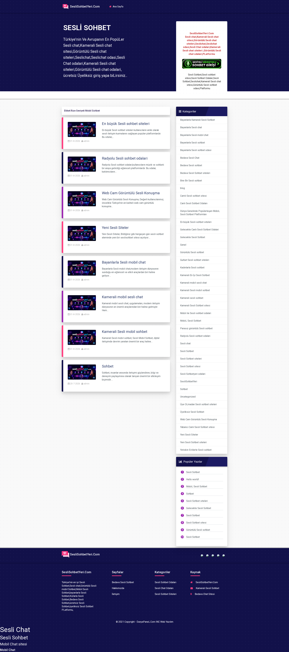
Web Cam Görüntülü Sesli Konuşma (198, 419)
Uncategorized (188, 396)
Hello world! (192, 479)
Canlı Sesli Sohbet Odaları (193, 203)
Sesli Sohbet (187, 351)
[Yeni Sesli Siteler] (82, 233)
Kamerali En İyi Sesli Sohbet (195, 275)
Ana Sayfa (119, 6)
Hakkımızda (118, 588)
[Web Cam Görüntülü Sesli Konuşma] (82, 198)
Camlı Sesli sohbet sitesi (193, 195)
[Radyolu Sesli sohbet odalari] (82, 163)
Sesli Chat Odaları (164, 588)
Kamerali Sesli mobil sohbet (195, 290)
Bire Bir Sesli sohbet (191, 180)
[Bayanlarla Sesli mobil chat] (82, 267)
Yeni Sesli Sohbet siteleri (193, 442)
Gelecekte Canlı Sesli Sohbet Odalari (199, 229)
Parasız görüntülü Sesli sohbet (196, 328)
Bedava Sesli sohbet (191, 165)
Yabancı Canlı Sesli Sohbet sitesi (197, 427)
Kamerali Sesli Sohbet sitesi (195, 305)
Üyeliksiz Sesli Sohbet (192, 411)
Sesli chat (185, 343)
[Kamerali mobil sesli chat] (82, 302)
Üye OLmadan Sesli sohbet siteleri (198, 404)
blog (182, 188)
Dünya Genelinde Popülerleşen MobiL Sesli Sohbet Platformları (200, 213)
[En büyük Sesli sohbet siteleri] (82, 129)
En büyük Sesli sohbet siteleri (195, 222)
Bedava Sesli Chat (189, 157)
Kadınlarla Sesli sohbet (192, 267)
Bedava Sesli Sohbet (123, 582)
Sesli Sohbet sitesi (190, 366)
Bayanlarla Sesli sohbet (192, 142)
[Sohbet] (82, 371)
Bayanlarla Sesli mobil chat (194, 135)
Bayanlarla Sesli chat (191, 127)
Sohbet (184, 389)
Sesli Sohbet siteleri (191, 358)
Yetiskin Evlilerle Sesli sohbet (195, 449)
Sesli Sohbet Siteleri (165, 594)
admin (86, 141)
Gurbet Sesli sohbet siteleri (194, 260)
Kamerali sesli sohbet (191, 298)
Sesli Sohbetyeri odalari (192, 373)
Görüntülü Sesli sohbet (192, 252)
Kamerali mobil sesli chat (193, 282)
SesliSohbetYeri (188, 381)
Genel (183, 244)
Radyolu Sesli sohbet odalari (195, 336)
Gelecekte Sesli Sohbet (192, 237)
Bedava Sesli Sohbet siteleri (195, 173)
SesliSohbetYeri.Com (84, 6)
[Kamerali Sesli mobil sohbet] (82, 337)
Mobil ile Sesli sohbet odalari (195, 313)
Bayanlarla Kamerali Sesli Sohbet (197, 119)
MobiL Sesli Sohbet (190, 320)
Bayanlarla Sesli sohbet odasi (195, 150)
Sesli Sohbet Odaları (165, 582)
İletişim (116, 594)
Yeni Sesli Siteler (189, 434)
